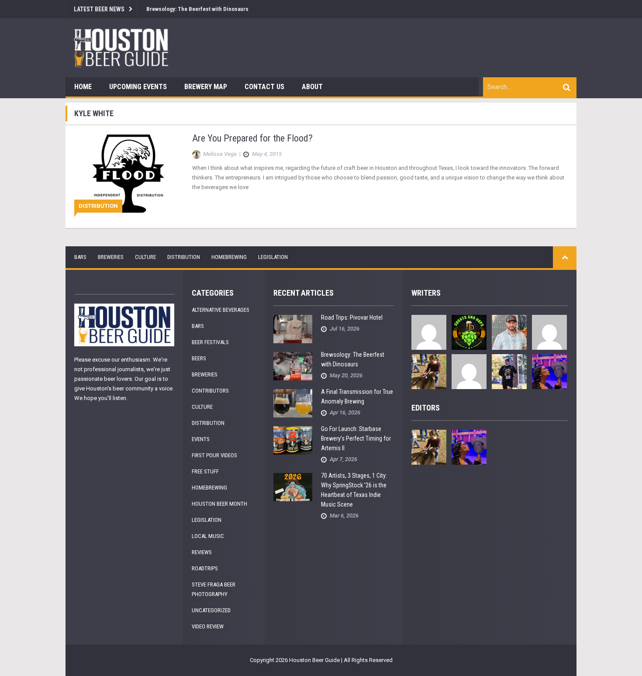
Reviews (202, 552)
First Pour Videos (214, 455)
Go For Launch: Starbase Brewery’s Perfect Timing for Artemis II (356, 438)
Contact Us (264, 87)
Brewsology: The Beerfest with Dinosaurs (197, 9)
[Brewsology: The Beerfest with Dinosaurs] (292, 365)
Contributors (210, 390)
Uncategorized (211, 610)
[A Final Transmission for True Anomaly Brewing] (292, 403)
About (312, 87)
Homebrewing (229, 257)
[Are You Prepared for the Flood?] (128, 172)
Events (201, 439)
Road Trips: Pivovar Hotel (352, 317)
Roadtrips (205, 568)
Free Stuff (205, 471)
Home (83, 87)
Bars (80, 257)
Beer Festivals (210, 342)
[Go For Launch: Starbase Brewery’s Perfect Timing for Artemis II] (292, 440)
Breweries (111, 257)
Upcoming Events (138, 87)
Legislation (273, 257)
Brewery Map (205, 87)
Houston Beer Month (219, 503)
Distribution (98, 206)
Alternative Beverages (220, 310)
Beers (199, 358)
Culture (145, 257)
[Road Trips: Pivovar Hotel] (292, 328)
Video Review (208, 626)
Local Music (208, 536)
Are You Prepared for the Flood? (252, 138)
